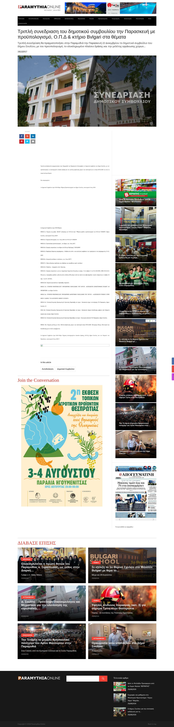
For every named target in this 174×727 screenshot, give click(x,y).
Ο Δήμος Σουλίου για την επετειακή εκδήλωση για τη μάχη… (133, 256)
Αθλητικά (57, 18)
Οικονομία (128, 18)
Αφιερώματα (102, 18)
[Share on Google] (27, 136)
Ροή (149, 18)
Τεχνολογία (140, 18)
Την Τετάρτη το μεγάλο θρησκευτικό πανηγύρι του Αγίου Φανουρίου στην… (134, 424)
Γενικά (91, 18)
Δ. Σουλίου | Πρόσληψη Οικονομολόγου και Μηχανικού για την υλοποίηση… (135, 368)
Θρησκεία (81, 18)
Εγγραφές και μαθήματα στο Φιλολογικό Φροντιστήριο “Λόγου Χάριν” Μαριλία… (140, 698)
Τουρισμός (116, 18)
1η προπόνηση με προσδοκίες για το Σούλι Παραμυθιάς (133, 284)
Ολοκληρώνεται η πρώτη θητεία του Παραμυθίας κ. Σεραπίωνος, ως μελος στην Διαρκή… (50, 567)
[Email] (33, 141)
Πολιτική (21, 18)
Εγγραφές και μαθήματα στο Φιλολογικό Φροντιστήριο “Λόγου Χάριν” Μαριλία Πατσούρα (135, 227)
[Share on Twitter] (27, 141)
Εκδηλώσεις (69, 18)
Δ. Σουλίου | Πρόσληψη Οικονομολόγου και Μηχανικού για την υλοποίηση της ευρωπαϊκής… (50, 605)
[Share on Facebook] (21, 136)
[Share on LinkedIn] (33, 136)
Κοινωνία (46, 18)
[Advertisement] (75, 147)
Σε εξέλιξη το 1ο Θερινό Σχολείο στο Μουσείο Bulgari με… (133, 340)
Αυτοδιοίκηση (34, 18)
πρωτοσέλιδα (121, 527)
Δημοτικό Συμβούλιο (65, 369)
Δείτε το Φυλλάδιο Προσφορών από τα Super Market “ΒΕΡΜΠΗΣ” (134, 200)
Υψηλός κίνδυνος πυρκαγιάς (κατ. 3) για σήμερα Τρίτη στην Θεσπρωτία (135, 396)
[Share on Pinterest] (21, 141)
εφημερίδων (130, 527)
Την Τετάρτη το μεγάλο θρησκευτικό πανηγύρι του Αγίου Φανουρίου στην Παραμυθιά (46, 643)
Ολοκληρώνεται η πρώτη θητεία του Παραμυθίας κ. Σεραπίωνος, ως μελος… (135, 312)
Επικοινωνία (22, 23)
